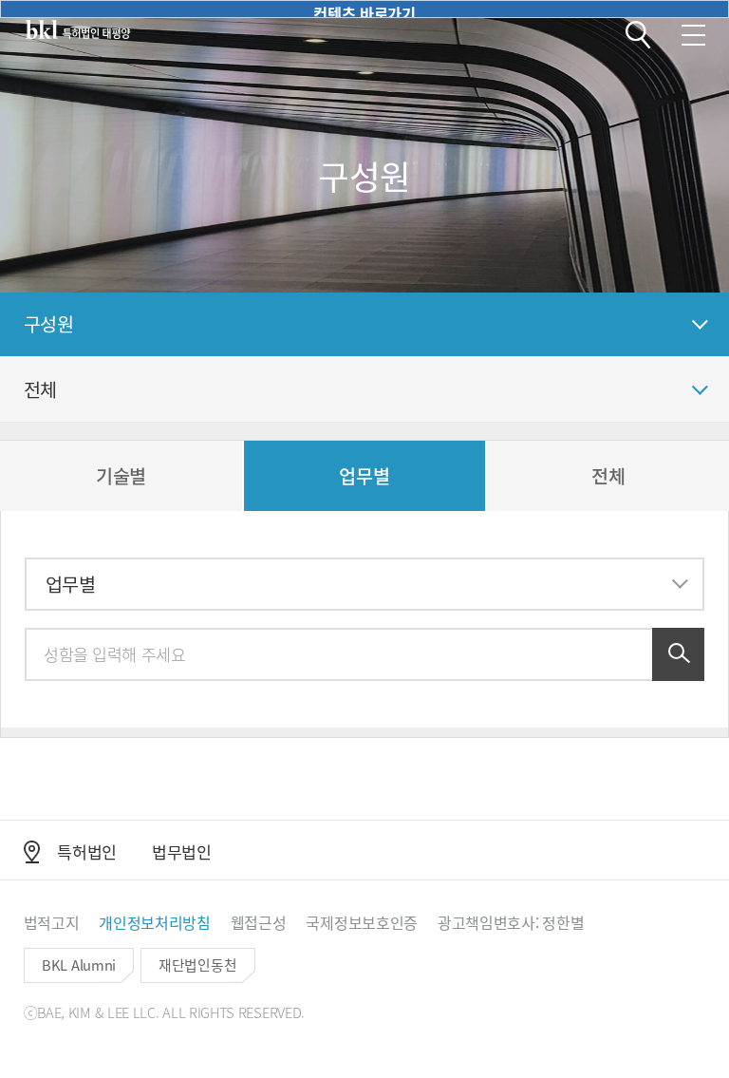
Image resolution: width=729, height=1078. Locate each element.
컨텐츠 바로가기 (364, 10)
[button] (638, 35)
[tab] (121, 476)
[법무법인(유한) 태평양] (78, 29)
